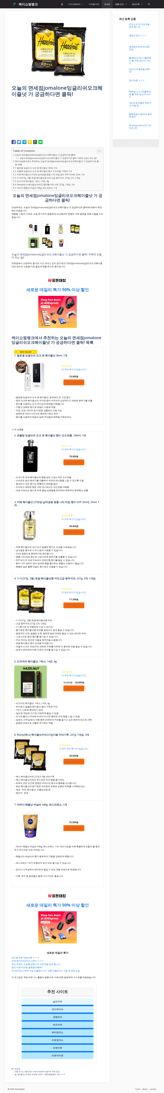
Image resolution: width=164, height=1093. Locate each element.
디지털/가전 (94, 4)
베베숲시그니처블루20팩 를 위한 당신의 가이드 (140, 646)
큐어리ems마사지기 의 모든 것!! (140, 679)
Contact (153, 1089)
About (145, 1089)
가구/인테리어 (74, 4)
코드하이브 (57, 1009)
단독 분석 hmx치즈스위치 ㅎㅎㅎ (28, 960)
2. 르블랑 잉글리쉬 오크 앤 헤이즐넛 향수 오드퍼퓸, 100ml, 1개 (43, 171)
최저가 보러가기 (74, 382)
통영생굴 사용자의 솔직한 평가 (140, 667)
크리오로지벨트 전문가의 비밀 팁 (140, 656)
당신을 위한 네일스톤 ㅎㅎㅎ (25, 957)
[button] (148, 4)
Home (137, 1089)
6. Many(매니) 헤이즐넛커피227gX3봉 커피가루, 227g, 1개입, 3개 (45, 184)
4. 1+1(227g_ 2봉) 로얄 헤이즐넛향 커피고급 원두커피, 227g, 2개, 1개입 (47, 177)
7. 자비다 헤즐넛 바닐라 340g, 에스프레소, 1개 (36, 187)
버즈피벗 (57, 1024)
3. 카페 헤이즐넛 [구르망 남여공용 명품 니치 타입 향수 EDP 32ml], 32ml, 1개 (49, 174)
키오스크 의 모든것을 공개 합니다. (139, 25)
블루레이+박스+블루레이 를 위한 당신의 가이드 (140, 429)
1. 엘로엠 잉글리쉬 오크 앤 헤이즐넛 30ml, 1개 (36, 168)
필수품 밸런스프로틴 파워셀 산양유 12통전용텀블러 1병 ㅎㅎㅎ (39, 1074)
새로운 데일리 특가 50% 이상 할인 (57, 289)
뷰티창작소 (57, 1032)
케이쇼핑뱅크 (28, 4)
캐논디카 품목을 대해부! (139, 438)
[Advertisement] (58, 119)
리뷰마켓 (57, 1047)
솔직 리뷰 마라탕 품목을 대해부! (27, 967)
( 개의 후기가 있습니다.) (74, 369)
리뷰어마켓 (57, 1055)
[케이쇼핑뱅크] (14, 4)
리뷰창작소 (57, 1040)
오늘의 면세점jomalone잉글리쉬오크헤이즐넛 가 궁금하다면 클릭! (45, 154)
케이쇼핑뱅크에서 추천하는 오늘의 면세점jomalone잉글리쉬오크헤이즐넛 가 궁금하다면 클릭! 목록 (57, 163)
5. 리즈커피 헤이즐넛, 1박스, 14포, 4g (32, 181)
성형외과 (57, 1016)
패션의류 (136, 4)
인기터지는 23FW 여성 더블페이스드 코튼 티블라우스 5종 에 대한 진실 (46, 970)
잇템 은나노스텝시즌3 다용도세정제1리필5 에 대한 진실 (37, 1071)
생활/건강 (119, 4)
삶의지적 (57, 1001)
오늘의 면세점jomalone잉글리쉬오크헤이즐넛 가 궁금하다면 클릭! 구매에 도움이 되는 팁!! (58, 158)
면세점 (107, 4)
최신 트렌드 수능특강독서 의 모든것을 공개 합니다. (36, 964)
